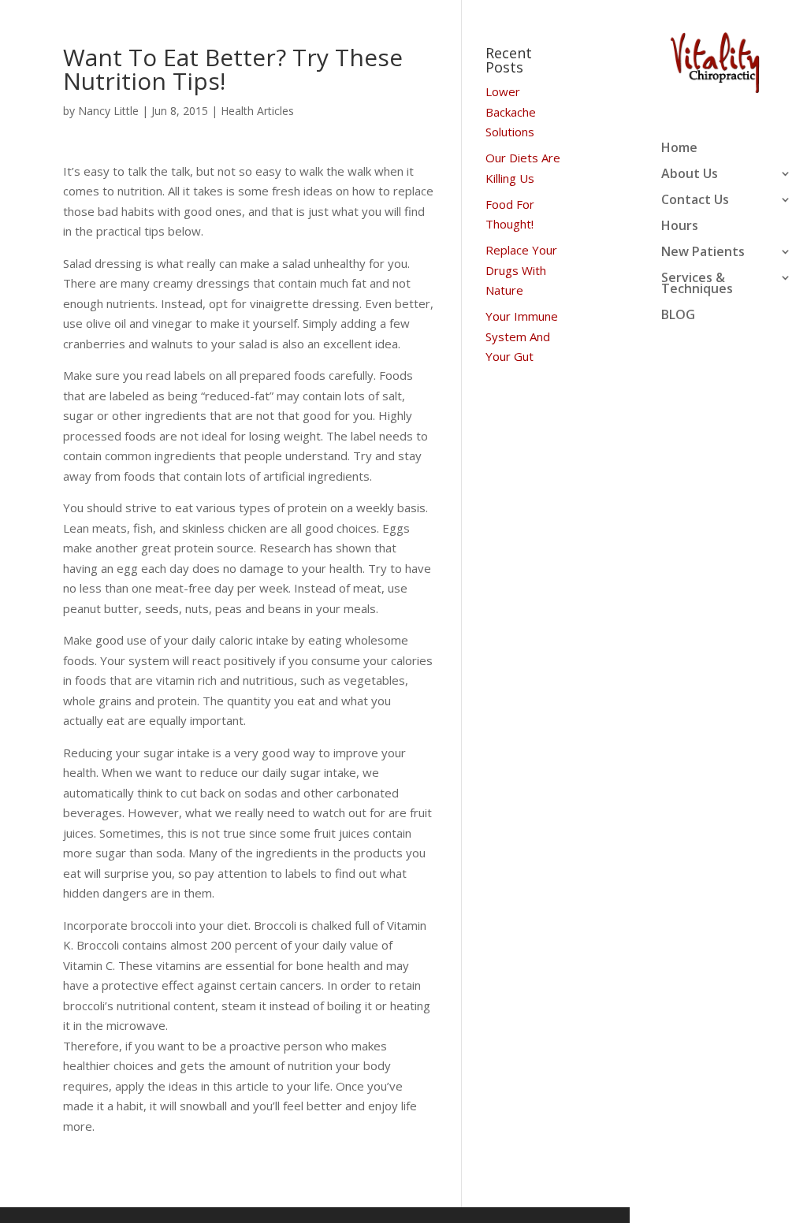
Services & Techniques (697, 284)
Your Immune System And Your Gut (521, 336)
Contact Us (695, 201)
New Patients (703, 253)
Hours (679, 227)
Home (679, 149)
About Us (689, 175)
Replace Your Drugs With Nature (521, 270)
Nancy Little (108, 110)
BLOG (678, 316)
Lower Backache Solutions (510, 111)
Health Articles (257, 110)
